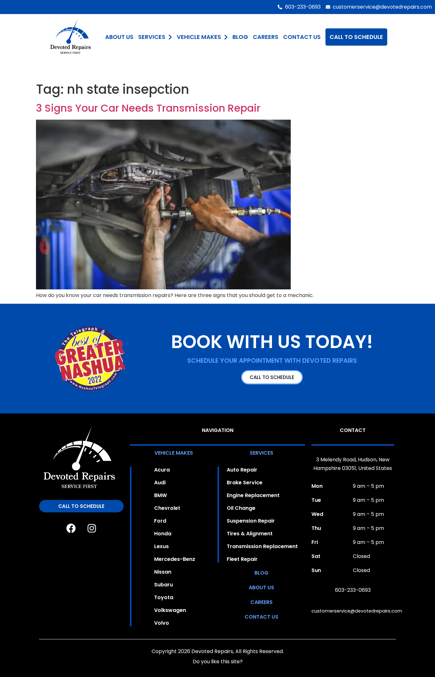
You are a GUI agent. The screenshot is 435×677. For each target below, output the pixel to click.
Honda (162, 534)
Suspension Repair (251, 521)
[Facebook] (71, 528)
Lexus (161, 546)
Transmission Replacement (262, 546)
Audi (160, 483)
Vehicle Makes (199, 37)
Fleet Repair (242, 559)
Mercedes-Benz (174, 559)
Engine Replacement (253, 495)
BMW (160, 495)
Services (151, 37)
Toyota (163, 597)
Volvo (161, 623)
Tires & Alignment (250, 534)
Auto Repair (242, 470)
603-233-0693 (353, 590)
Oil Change (241, 508)
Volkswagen (170, 610)
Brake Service (244, 483)
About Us (119, 37)
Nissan (162, 572)
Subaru (163, 585)
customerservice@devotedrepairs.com (356, 611)
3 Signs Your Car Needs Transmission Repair (148, 108)
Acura (162, 470)
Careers (265, 37)
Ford (160, 521)
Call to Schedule (356, 37)
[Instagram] (91, 528)
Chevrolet (167, 508)
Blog (240, 37)
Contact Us (302, 37)
